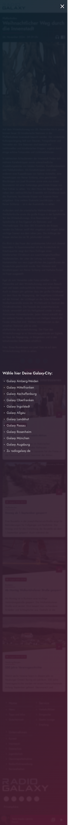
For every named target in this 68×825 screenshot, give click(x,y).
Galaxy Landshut (18, 419)
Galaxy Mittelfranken (20, 387)
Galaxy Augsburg (18, 444)
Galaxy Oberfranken (20, 400)
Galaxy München (18, 438)
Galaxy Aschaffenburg (22, 394)
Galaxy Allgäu (16, 413)
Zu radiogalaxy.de (18, 451)
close (62, 6)
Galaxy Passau (16, 425)
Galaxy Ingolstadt (18, 406)
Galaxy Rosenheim (19, 432)
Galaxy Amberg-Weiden (22, 381)
